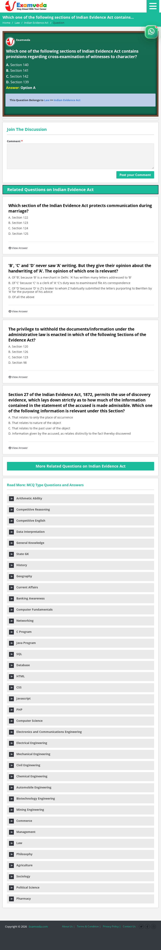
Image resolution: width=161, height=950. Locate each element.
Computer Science (28, 721)
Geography (23, 576)
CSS (18, 687)
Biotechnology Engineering (34, 798)
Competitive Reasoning (32, 509)
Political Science (26, 887)
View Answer (20, 248)
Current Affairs (26, 587)
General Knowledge (29, 543)
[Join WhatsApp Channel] (151, 32)
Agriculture (23, 865)
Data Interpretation (29, 532)
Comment (15, 141)
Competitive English (29, 521)
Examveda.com (37, 926)
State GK (21, 554)
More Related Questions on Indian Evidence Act (81, 466)
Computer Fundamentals (33, 609)
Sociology (22, 876)
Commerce (23, 821)
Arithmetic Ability (28, 498)
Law (46, 100)
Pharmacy (22, 898)
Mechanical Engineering (32, 754)
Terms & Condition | (89, 926)
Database (22, 665)
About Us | (68, 926)
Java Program (25, 643)
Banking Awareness (29, 598)
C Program (23, 632)
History (20, 565)
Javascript (22, 698)
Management (24, 832)
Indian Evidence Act (67, 100)
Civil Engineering (27, 765)
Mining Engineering (29, 810)
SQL (18, 654)
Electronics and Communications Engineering (48, 732)
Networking (24, 621)
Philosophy (23, 854)
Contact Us (129, 926)
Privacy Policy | (112, 926)
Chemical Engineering (30, 776)
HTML (19, 676)
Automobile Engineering (32, 787)
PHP (18, 710)
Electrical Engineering (30, 743)
